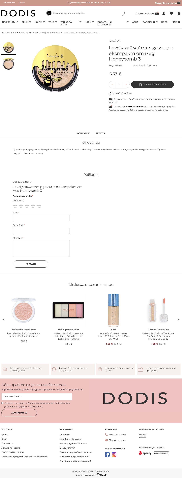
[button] (8, 47)
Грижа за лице (66, 23)
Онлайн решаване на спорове (76, 461)
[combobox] (85, 13)
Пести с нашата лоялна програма (161, 369)
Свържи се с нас (117, 440)
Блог (3, 439)
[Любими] (171, 13)
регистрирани (145, 110)
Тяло (51, 22)
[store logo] (18, 13)
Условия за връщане (71, 439)
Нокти (38, 22)
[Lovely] (115, 41)
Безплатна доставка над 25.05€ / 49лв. (25, 369)
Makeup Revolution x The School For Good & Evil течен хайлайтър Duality (158, 336)
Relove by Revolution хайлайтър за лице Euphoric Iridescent (24, 334)
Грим (25, 22)
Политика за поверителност (76, 452)
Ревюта (100, 133)
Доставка (65, 434)
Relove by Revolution (24, 329)
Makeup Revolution (68, 329)
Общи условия (67, 448)
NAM (113, 329)
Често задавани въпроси (73, 443)
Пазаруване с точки (166, 3)
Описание (83, 133)
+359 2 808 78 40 (117, 434)
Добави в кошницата (154, 84)
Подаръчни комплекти (104, 23)
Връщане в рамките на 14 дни (119, 369)
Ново (164, 22)
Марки (176, 22)
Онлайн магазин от (85, 475)
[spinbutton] (119, 84)
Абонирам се (19, 413)
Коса (88, 22)
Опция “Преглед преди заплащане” (73, 369)
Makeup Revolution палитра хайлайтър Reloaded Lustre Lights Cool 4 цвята (68, 336)
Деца (135, 22)
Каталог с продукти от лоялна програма (24, 456)
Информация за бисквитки (74, 456)
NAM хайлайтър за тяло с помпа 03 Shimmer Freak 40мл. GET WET (113, 336)
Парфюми (149, 22)
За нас (21, 2)
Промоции (9, 22)
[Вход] (163, 13)
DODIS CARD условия (12, 452)
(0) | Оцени (151, 65)
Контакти (9, 2)
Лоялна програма (145, 13)
